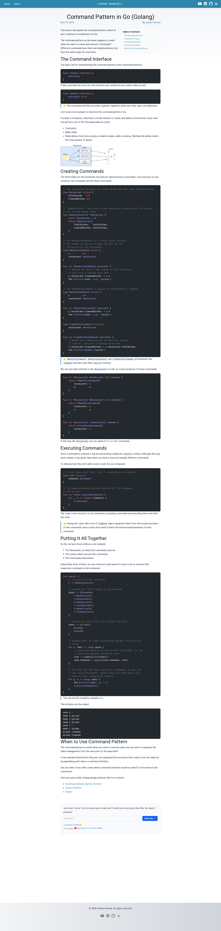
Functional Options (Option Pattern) (83, 784)
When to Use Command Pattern (136, 48)
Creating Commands (132, 39)
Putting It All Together (132, 45)
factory (110, 441)
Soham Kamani (152, 22)
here (101, 698)
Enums (68, 791)
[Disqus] (110, 872)
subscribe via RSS (72, 825)
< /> (109, 4)
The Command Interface (133, 35)
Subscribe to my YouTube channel (89, 828)
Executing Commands (132, 42)
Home (7, 4)
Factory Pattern (73, 787)
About (17, 4)
